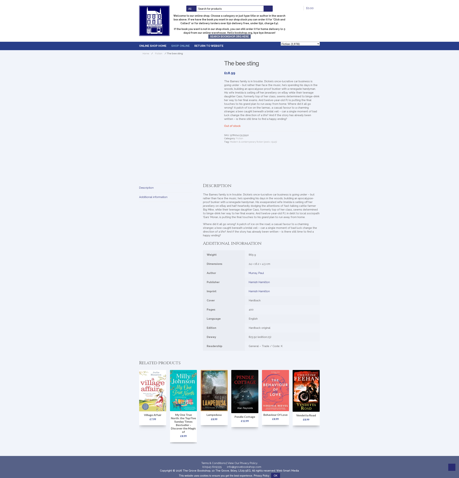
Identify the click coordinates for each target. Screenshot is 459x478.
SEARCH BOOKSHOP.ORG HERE (229, 36)
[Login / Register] (298, 8)
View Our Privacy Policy (242, 463)
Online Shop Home (152, 45)
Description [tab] (146, 187)
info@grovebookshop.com (244, 467)
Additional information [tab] (153, 197)
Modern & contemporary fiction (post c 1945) (253, 141)
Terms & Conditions (213, 463)
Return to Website (208, 45)
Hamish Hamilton (259, 282)
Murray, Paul (256, 273)
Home (146, 53)
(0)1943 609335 (212, 467)
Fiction (158, 53)
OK (275, 475)
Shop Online (180, 45)
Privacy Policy (261, 475)
